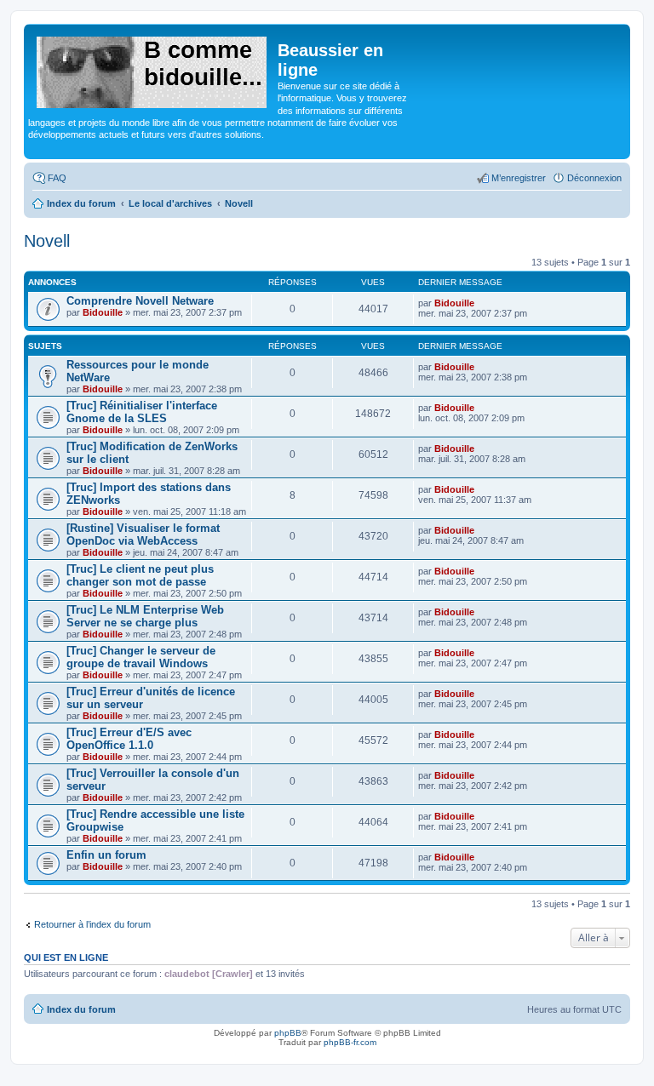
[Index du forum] (153, 69)
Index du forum (81, 1009)
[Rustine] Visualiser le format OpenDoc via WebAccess (143, 534)
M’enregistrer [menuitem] (518, 178)
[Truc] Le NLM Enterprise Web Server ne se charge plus (145, 616)
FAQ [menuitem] (57, 178)
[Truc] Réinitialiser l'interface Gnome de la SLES (141, 412)
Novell (47, 240)
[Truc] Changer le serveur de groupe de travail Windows (140, 657)
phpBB (287, 1032)
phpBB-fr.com (350, 1042)
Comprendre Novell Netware (140, 300)
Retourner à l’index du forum (92, 924)
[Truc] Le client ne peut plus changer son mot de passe (140, 575)
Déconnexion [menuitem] (594, 178)
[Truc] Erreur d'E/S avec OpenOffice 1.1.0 (129, 739)
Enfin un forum (106, 855)
